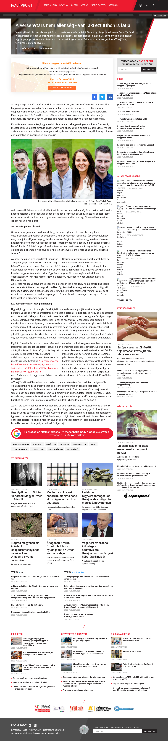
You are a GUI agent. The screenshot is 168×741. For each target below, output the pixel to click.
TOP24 (17, 572)
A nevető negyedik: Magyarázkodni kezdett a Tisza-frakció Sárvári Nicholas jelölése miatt (86, 606)
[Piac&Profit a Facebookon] (30, 725)
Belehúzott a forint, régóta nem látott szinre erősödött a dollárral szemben (88, 596)
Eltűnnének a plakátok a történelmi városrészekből (138, 665)
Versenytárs (37, 449)
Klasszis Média (54, 733)
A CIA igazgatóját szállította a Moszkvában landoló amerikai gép (86, 578)
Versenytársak (55, 449)
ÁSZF (25, 730)
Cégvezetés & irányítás (74, 634)
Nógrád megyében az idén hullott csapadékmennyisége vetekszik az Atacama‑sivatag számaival (25, 551)
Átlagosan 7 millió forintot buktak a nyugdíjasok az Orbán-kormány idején (61, 548)
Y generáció (72, 449)
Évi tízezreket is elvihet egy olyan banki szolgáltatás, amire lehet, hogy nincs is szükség (134, 373)
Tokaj (93, 444)
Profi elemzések (98, 5)
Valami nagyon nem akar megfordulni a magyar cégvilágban (134, 84)
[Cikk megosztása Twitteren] (102, 97)
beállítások (41, 733)
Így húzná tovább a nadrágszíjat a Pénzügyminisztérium (78, 615)
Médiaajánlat (35, 730)
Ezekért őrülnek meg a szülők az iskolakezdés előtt (137, 639)
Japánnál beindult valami (128, 112)
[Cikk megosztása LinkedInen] (110, 97)
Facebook (64, 444)
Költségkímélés (126, 308)
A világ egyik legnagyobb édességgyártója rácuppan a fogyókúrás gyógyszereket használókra (35, 641)
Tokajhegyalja (20, 449)
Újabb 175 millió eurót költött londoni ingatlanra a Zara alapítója (141, 207)
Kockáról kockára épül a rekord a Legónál (135, 145)
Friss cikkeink (50, 5)
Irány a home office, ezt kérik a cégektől (30, 682)
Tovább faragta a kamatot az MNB (132, 119)
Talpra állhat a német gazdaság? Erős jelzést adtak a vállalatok (136, 94)
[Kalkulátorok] (140, 5)
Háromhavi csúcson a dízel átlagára (27, 605)
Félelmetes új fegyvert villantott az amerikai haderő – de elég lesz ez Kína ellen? (88, 587)
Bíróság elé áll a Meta (132, 651)
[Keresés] (153, 5)
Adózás (84, 5)
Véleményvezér (19, 458)
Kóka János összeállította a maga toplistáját (31, 612)
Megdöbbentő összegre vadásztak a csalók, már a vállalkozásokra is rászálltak (39, 667)
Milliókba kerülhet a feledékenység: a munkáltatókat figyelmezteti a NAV (133, 474)
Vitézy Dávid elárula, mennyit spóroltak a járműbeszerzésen (135, 103)
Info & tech (17, 634)
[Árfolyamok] (147, 5)
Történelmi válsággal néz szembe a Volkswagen (84, 677)
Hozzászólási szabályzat (53, 730)
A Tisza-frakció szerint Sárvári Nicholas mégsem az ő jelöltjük (34, 587)
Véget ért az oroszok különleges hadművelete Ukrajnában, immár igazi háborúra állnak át (97, 549)
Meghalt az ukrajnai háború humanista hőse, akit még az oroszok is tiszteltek (62, 497)
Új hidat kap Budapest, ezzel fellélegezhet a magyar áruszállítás (136, 162)
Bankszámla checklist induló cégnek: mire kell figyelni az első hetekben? (135, 153)
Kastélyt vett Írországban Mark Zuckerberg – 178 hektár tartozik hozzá (141, 229)
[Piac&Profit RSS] (35, 725)
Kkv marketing (79, 444)
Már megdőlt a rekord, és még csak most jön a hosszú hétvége (137, 393)
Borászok (51, 444)
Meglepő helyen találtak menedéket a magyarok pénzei (133, 136)
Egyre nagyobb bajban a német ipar (78, 690)
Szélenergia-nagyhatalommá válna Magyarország (132, 383)
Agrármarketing (21, 444)
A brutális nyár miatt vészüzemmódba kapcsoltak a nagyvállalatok (89, 665)
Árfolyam (113, 5)
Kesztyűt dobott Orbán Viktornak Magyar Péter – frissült (26, 496)
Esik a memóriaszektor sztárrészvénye (30, 678)
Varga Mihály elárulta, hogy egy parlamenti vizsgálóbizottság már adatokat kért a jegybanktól (33, 596)
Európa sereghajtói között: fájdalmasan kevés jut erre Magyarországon (134, 351)
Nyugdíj (74, 5)
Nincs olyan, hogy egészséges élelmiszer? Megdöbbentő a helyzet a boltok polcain (131, 689)
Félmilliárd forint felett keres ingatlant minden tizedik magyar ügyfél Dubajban (140, 253)
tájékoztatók (29, 733)
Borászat (37, 444)
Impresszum (16, 730)
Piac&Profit (47, 48)
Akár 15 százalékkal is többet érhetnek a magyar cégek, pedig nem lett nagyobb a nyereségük (141, 183)
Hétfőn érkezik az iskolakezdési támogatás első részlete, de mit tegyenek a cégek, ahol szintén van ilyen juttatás (136, 485)
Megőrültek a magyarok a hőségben (128, 684)
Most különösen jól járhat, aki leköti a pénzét (137, 466)
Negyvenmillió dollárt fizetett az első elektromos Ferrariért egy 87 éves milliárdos (142, 281)
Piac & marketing (120, 634)
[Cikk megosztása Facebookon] (94, 97)
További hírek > (124, 300)
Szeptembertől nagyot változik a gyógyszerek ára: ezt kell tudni (131, 127)
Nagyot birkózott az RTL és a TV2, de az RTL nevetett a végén (35, 578)
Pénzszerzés (124, 406)
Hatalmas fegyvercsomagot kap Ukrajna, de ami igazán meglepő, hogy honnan (97, 497)
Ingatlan (63, 5)
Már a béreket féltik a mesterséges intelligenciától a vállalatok (38, 653)
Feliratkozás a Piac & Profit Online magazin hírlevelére (116, 728)
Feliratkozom (148, 69)
